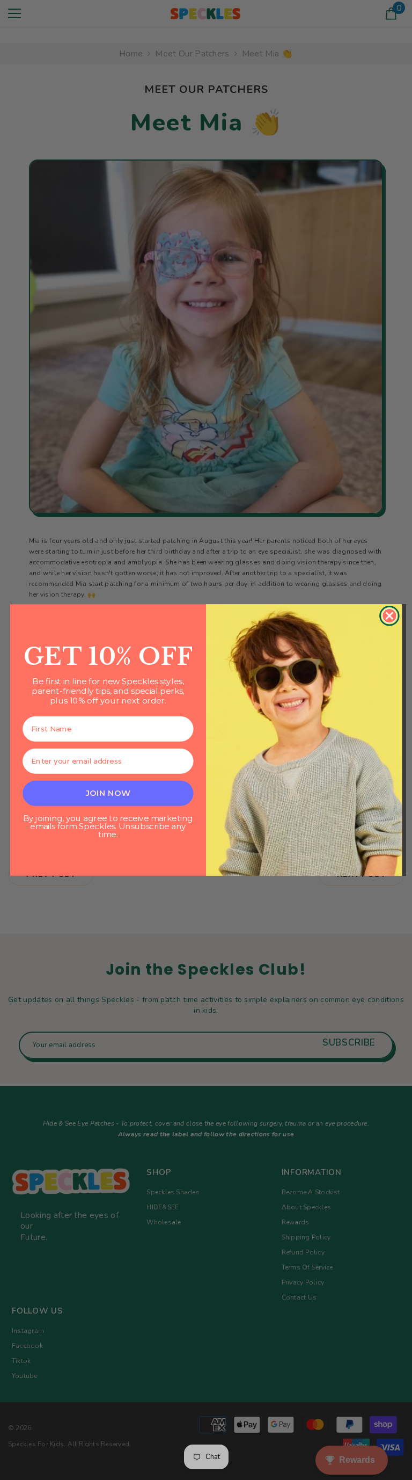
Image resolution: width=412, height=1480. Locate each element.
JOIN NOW (108, 792)
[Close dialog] (389, 615)
